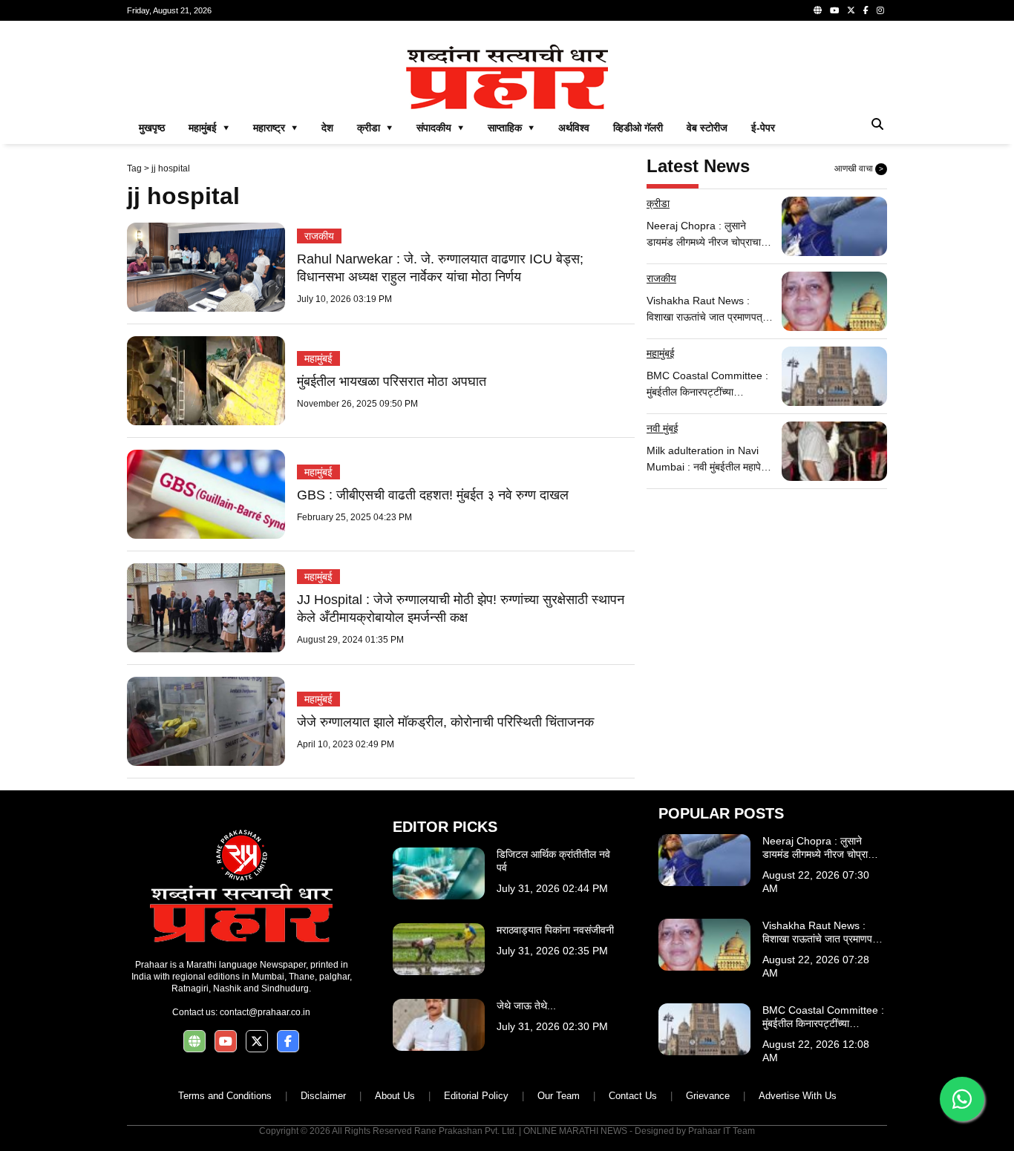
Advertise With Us (798, 1095)
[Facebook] (866, 10)
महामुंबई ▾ (209, 128)
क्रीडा (658, 203)
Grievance (708, 1095)
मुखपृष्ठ (152, 128)
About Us (395, 1095)
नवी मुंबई (662, 428)
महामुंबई (318, 358)
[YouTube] (834, 10)
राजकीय (319, 236)
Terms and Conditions (225, 1095)
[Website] (818, 10)
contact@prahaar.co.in (265, 1012)
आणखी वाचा (858, 168)
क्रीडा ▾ (375, 128)
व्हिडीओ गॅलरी (638, 128)
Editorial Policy (476, 1095)
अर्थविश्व (573, 128)
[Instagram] (880, 10)
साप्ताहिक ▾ (511, 128)
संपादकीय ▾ (440, 128)
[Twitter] (851, 10)
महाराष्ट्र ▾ (275, 128)
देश (327, 128)
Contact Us (633, 1095)
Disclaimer (323, 1095)
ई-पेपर (763, 128)
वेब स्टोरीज (707, 128)
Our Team (558, 1095)
